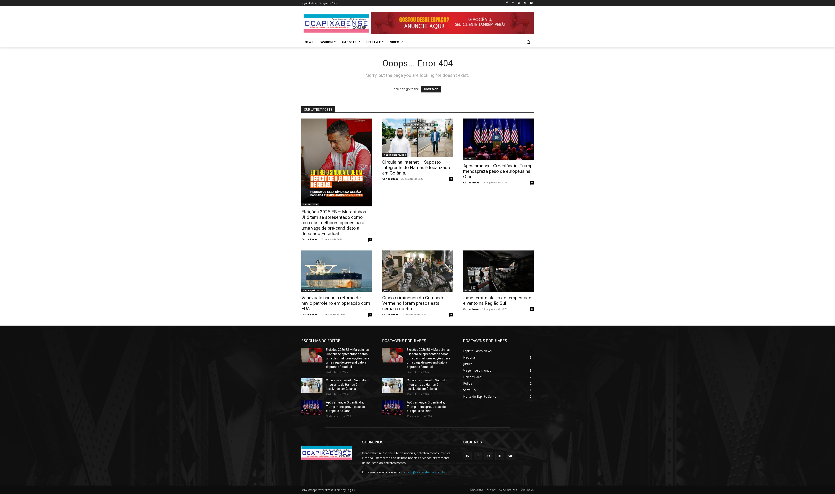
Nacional (469, 158)
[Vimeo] (525, 3)
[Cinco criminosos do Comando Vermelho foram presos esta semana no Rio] (417, 271)
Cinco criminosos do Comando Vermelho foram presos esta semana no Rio (413, 303)
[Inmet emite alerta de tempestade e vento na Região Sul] (498, 271)
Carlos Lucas (309, 239)
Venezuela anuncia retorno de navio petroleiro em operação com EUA (335, 303)
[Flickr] (488, 456)
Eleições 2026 (310, 204)
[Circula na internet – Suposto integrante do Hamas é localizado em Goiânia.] (417, 138)
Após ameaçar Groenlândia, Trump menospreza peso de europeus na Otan (498, 171)
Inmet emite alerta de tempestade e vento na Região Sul (497, 300)
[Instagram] (513, 3)
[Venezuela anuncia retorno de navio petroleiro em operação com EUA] (336, 271)
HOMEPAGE (431, 89)
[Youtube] (531, 3)
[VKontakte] (510, 456)
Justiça (387, 290)
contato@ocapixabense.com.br (423, 472)
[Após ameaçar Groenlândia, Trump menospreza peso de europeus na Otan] (498, 140)
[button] (528, 42)
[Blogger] (467, 456)
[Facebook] (506, 3)
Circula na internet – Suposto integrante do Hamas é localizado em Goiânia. (416, 168)
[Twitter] (519, 3)
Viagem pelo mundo (395, 154)
